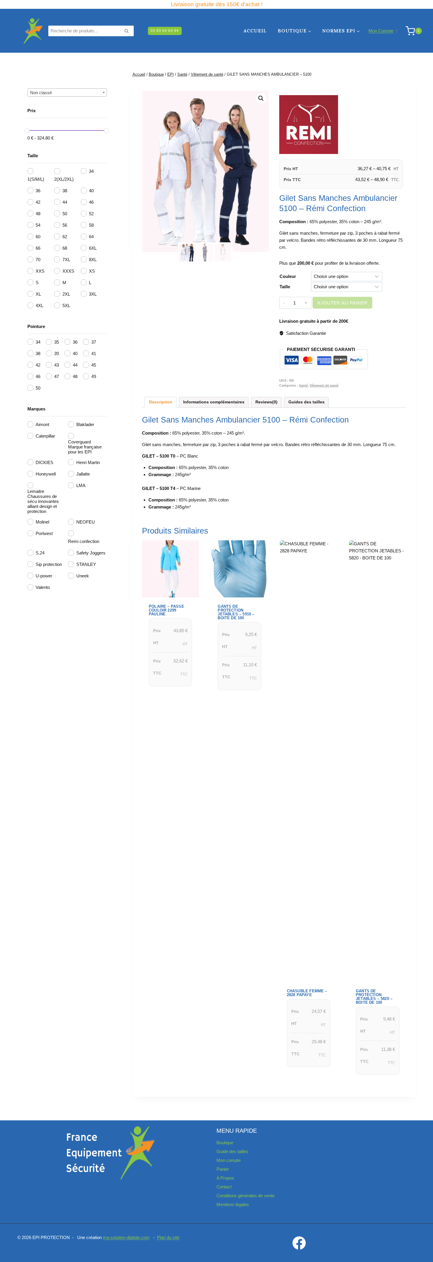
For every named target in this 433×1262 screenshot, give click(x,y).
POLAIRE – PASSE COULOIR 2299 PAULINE (166, 610)
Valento (43, 587)
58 (91, 225)
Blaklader (85, 424)
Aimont (42, 424)
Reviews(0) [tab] (266, 402)
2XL (66, 294)
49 (93, 376)
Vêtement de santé (324, 385)
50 (64, 213)
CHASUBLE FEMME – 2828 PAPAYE (307, 993)
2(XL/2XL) (64, 179)
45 (93, 364)
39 (56, 353)
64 (91, 236)
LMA (80, 485)
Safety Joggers (90, 552)
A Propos (225, 1177)
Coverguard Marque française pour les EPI (85, 446)
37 (93, 342)
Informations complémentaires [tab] (213, 402)
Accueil (255, 31)
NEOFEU (85, 521)
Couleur (288, 276)
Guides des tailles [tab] (306, 402)
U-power (44, 575)
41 (93, 353)
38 (64, 190)
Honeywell (46, 473)
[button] (261, 98)
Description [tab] (160, 402)
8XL (93, 259)
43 (56, 364)
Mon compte (228, 1160)
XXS (40, 271)
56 (64, 225)
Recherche (128, 31)
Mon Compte (381, 30)
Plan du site (168, 1237)
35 (56, 342)
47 (56, 376)
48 (38, 213)
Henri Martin (88, 462)
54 (38, 225)
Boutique (224, 1142)
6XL (93, 248)
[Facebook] (299, 1243)
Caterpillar (45, 435)
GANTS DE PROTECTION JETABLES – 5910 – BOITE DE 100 (236, 612)
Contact (224, 1186)
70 (38, 259)
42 (38, 202)
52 (91, 213)
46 (91, 202)
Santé (303, 385)
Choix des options (168, 694)
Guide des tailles (232, 1151)
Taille (285, 286)
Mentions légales (232, 1204)
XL (38, 294)
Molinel (42, 521)
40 (91, 190)
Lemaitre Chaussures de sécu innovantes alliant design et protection (43, 501)
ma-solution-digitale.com (126, 1237)
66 (38, 248)
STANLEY (86, 564)
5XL (66, 305)
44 (64, 202)
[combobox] (67, 92)
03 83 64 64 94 (165, 31)
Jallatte (83, 473)
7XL (66, 259)
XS (92, 271)
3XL (93, 294)
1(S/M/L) (35, 179)
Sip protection (49, 564)
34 (91, 171)
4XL (39, 305)
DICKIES (44, 462)
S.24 (40, 552)
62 (64, 236)
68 (64, 248)
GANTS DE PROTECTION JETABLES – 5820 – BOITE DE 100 (374, 997)
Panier (222, 1169)
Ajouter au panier (342, 302)
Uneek (82, 575)
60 (38, 236)
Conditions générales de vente (245, 1195)
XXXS (68, 271)
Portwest (44, 533)
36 (38, 190)
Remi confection (83, 541)
